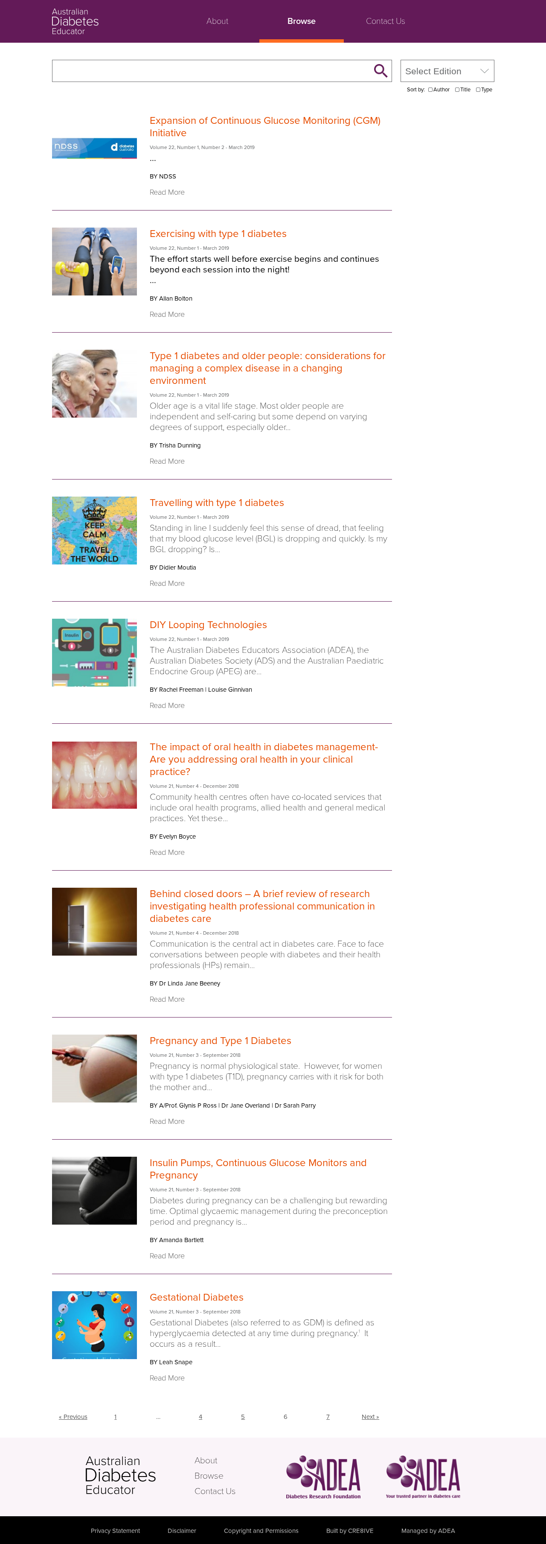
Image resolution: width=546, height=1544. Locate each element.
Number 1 (188, 147)
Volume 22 (162, 147)
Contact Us (385, 21)
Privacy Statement (115, 1531)
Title (465, 89)
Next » (370, 1417)
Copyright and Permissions (261, 1531)
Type (486, 89)
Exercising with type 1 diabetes (218, 234)
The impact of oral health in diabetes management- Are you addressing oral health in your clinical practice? (264, 759)
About (217, 21)
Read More (167, 192)
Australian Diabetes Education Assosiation (423, 1477)
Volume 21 (161, 786)
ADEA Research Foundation (323, 1477)
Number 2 (212, 147)
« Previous (73, 1417)
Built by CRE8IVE (350, 1531)
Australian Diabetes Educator (107, 21)
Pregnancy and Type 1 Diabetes (220, 1041)
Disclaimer (182, 1531)
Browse (302, 21)
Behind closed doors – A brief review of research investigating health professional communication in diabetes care (262, 906)
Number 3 (187, 1055)
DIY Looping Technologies (208, 625)
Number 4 (187, 786)
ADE (139, 1475)
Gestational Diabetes (197, 1297)
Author (441, 89)
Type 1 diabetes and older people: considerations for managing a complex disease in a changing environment (268, 368)
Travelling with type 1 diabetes (217, 503)
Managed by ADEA (428, 1531)
